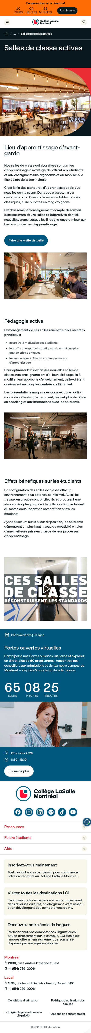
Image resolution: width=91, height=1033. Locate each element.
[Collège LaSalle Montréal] (45, 22)
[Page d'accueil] (45, 800)
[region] (45, 589)
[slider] (8, 605)
